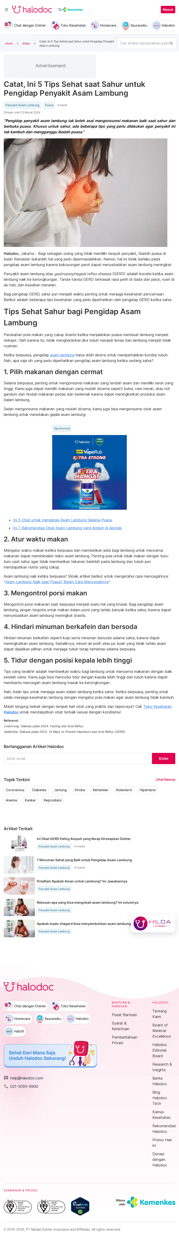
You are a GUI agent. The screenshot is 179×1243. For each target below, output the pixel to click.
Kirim (163, 758)
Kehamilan (100, 790)
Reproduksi (53, 800)
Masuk (168, 9)
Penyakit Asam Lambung (22, 105)
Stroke (80, 790)
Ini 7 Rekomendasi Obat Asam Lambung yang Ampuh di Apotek (67, 528)
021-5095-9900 (21, 1086)
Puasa (49, 105)
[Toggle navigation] (6, 9)
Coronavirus (15, 790)
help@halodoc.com (23, 1078)
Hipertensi (148, 790)
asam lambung (62, 355)
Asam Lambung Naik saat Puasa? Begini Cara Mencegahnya (57, 581)
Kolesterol (124, 790)
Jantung (60, 790)
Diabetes (39, 790)
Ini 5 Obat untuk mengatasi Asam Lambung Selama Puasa (62, 520)
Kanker (30, 800)
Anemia (11, 800)
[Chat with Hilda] (153, 923)
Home (9, 43)
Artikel (26, 43)
